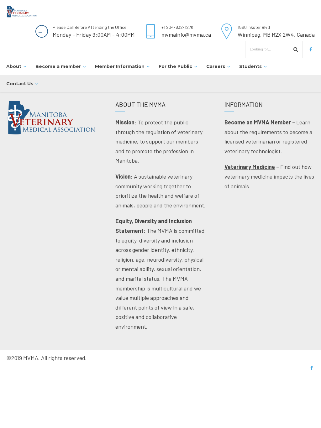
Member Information (120, 66)
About (13, 66)
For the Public (175, 66)
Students (250, 66)
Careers (215, 66)
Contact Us (19, 83)
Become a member (58, 66)
